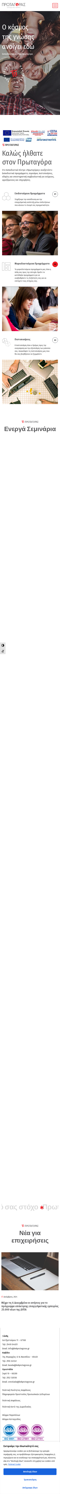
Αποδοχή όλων (30, 1471)
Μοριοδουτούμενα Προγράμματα (32, 263)
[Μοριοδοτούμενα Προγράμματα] (30, 309)
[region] (30, 1468)
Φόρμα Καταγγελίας (11, 1419)
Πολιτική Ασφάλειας (11, 1400)
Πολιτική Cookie (14, 1464)
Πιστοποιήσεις (22, 339)
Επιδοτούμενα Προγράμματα (30, 193)
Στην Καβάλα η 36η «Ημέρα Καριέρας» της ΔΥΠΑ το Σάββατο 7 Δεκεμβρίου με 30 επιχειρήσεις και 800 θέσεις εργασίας (28, 1306)
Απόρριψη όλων (30, 1487)
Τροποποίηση (30, 1479)
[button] (4, 1284)
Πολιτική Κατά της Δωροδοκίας (16, 1406)
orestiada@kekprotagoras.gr (21, 1381)
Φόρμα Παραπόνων (11, 1415)
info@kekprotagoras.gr (18, 1348)
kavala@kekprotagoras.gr (20, 1365)
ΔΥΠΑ (6, 1259)
